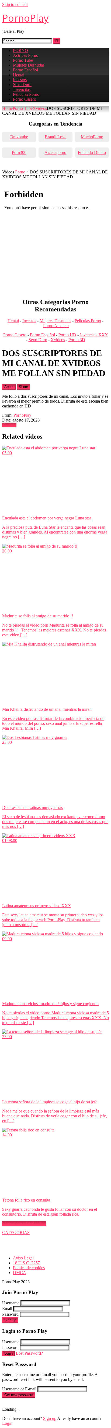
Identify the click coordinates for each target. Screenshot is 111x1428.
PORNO (20, 50)
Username (10, 1303)
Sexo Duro (22, 84)
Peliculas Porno (26, 94)
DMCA (19, 1272)
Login (8, 1353)
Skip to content (15, 4)
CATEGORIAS (16, 1232)
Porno (20, 172)
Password (10, 1314)
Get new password (18, 1395)
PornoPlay (25, 18)
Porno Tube (23, 60)
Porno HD (67, 335)
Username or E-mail (19, 1389)
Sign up (10, 1320)
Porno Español (25, 70)
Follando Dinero (92, 152)
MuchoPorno (92, 136)
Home (7, 108)
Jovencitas (21, 89)
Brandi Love (55, 136)
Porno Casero (24, 99)
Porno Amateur (56, 325)
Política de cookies (29, 1267)
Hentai (18, 75)
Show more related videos (24, 1223)
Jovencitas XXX (94, 335)
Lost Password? (29, 1353)
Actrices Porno (25, 55)
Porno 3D (76, 339)
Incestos (20, 79)
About (8, 387)
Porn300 (19, 152)
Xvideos (40, 108)
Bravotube (19, 136)
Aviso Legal (23, 1258)
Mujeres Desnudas (28, 65)
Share (23, 387)
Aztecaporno (55, 152)
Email (7, 1308)
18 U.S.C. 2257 (26, 1263)
